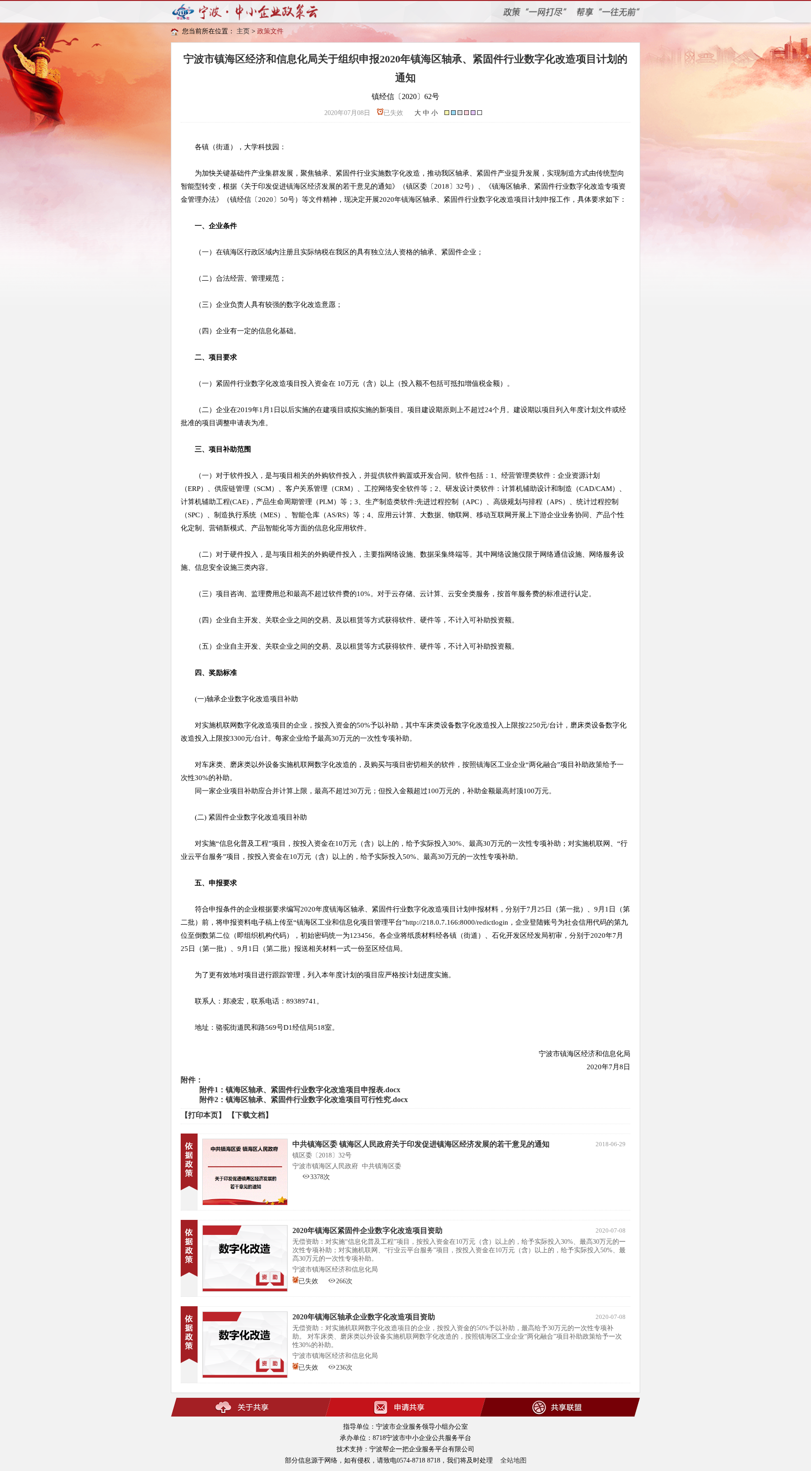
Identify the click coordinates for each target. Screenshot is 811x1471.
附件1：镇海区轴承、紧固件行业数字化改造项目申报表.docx (299, 1090)
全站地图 (513, 1460)
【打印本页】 (203, 1115)
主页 (243, 31)
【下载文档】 (250, 1115)
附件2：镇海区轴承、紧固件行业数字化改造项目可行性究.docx (303, 1099)
